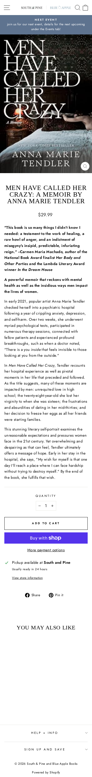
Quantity (46, 496)
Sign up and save (44, 749)
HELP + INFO (44, 733)
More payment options (46, 550)
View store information (27, 578)
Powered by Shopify (46, 772)
